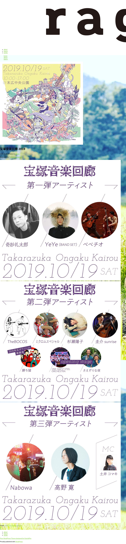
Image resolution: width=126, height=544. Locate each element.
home (5, 56)
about (5, 49)
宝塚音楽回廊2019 (16, 157)
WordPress (19, 541)
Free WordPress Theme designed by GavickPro (15, 538)
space (6, 51)
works (6, 53)
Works (17, 154)
